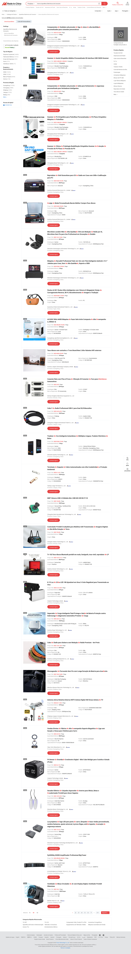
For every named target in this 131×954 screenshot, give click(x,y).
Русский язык (72, 937)
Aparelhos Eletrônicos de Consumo (10, 30)
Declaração (39, 935)
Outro (6, 61)
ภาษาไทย (100, 937)
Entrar (127, 5)
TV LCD (47, 922)
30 (33, 912)
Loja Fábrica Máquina (120, 80)
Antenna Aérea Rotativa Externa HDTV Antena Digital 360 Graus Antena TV (75, 700)
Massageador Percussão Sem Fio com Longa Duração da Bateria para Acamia (77, 671)
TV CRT (25, 922)
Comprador (98, 11)
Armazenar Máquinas (120, 75)
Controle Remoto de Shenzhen (94, 7)
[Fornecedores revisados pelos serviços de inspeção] (11, 45)
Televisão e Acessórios (51, 924)
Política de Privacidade (60, 935)
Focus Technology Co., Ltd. (62, 942)
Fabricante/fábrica (10, 57)
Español (47, 937)
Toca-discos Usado (119, 91)
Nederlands (90, 937)
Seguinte (104, 912)
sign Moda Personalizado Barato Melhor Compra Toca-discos (71, 203)
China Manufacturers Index (61, 939)
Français (41, 937)
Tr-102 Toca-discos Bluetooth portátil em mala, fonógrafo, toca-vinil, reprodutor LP (78, 554)
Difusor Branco (118, 86)
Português (58, 937)
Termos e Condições (65, 948)
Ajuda (109, 11)
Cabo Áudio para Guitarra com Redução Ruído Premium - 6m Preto (73, 642)
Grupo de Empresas (10, 59)
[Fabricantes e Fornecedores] (11, 4)
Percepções (94, 935)
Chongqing (8, 88)
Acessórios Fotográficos (95, 922)
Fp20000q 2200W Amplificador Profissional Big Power (66, 855)
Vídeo (25, 26)
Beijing (6, 95)
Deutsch (52, 937)
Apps (116, 11)
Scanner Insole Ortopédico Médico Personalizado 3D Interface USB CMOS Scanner (78, 58)
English (17, 937)
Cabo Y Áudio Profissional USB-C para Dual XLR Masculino (69, 408)
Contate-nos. (8, 105)
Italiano (65, 937)
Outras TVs (26, 927)
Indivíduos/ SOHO (9, 64)
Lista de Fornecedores (24, 21)
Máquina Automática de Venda (96, 924)
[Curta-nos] (100, 935)
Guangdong (9, 85)
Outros (6, 79)
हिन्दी (95, 937)
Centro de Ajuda (31, 935)
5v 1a (70, 7)
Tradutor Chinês (81, 7)
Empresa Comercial (11, 54)
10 (29, 912)
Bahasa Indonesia (121, 937)
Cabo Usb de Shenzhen (62, 7)
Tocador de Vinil (39, 7)
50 (37, 912)
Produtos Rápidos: (30, 7)
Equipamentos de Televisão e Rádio (76, 924)
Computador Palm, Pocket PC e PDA (76, 922)
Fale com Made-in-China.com (75, 935)
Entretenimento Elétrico (51, 927)
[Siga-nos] (103, 935)
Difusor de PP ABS (119, 78)
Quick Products (50, 939)
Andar (74, 7)
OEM (7, 74)
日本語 (35, 937)
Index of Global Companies (90, 939)
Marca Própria (9, 76)
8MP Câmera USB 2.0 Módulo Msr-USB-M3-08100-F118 (67, 498)
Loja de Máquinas (118, 83)
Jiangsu (7, 92)
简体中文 (23, 937)
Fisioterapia (117, 72)
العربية (83, 937)
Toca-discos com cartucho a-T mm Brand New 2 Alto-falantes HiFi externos (74, 350)
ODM (7, 72)
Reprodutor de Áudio (119, 89)
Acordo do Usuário (48, 935)
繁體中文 (29, 937)
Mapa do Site (87, 935)
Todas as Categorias (10, 11)
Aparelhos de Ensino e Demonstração (33, 924)
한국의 (78, 937)
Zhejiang (7, 90)
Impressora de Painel (50, 7)
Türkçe (106, 937)
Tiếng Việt (112, 937)
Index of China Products (76, 939)
